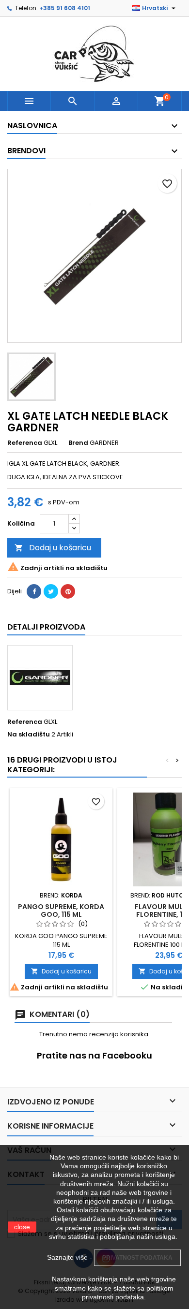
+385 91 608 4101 (64, 8)
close (22, 1227)
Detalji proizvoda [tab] (46, 626)
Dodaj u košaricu (53, 547)
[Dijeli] (34, 591)
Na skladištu (28, 734)
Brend (78, 443)
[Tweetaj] (51, 591)
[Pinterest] (68, 591)
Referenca (24, 443)
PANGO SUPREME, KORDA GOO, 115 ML (61, 910)
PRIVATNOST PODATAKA (137, 1257)
